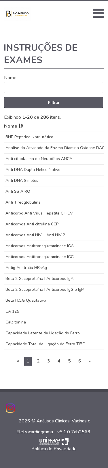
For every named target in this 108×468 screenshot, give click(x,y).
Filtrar (53, 102)
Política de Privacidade (54, 449)
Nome (10, 78)
